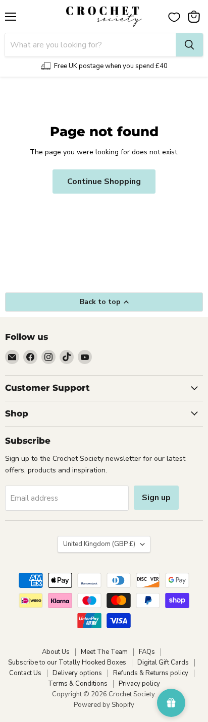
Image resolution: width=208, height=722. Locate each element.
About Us (56, 651)
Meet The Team (104, 651)
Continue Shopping (104, 181)
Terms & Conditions (78, 683)
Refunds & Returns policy (150, 673)
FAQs (147, 651)
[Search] (189, 44)
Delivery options (77, 673)
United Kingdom (99, 544)
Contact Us (25, 673)
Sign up (156, 497)
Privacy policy (139, 683)
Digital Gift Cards (163, 662)
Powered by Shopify (104, 704)
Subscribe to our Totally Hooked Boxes (67, 662)
